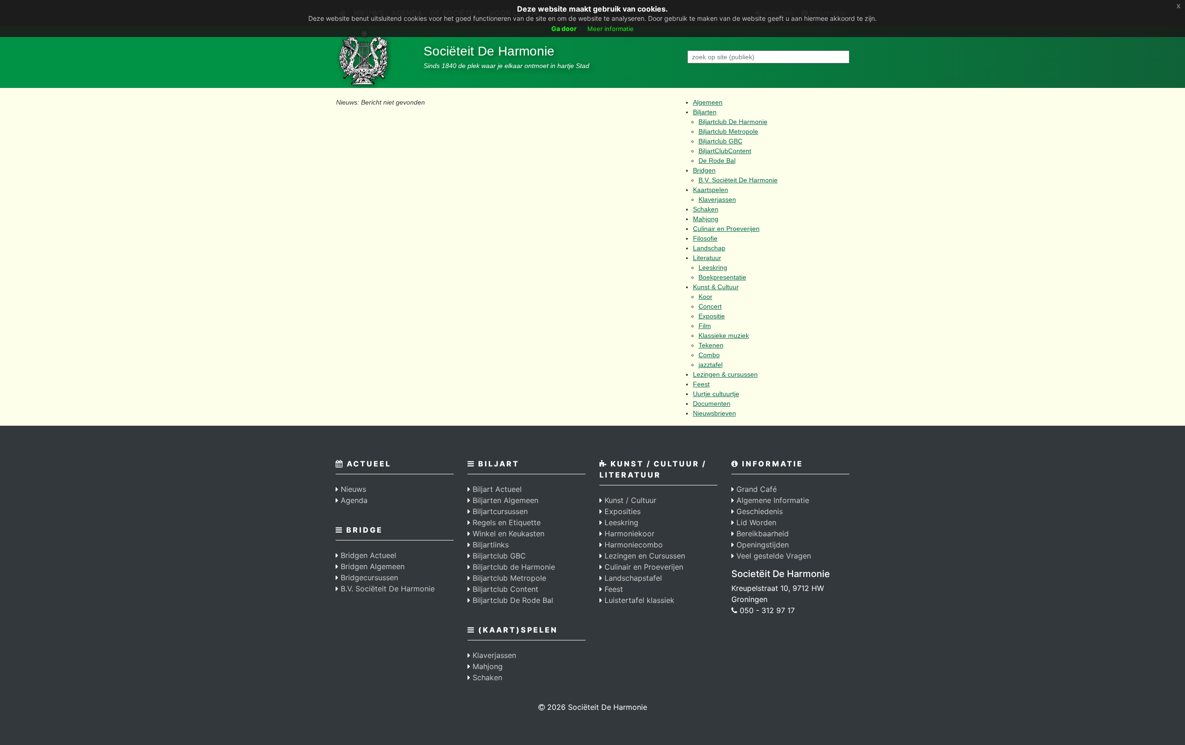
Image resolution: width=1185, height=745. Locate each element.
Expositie (712, 316)
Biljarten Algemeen (504, 500)
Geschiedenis (758, 511)
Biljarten (705, 112)
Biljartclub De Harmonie (733, 121)
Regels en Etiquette (505, 522)
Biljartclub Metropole (728, 131)
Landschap (709, 248)
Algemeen (708, 102)
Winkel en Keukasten (507, 533)
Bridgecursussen (368, 577)
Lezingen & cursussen (725, 374)
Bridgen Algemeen (371, 566)
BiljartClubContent (725, 151)
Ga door (564, 28)
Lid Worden (755, 522)
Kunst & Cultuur (716, 287)
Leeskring (713, 267)
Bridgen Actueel (367, 555)
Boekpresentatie (722, 277)
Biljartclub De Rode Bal (511, 600)
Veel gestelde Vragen (772, 555)
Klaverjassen (717, 199)
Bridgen (704, 170)
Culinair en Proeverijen (726, 228)
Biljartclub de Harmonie (512, 566)
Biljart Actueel (496, 489)
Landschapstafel (632, 578)
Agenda (353, 500)
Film (705, 325)
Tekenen (711, 345)
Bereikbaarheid (761, 533)
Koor (705, 296)
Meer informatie (610, 28)
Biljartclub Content (504, 589)
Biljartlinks (489, 544)
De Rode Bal (717, 160)
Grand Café (755, 489)
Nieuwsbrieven (714, 413)
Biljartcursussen (499, 511)
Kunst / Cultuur (629, 500)
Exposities (621, 511)
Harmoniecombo (632, 544)
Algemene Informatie (771, 500)
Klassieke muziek (724, 335)
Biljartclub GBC (720, 141)
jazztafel (711, 364)
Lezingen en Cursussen (643, 555)
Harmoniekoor (628, 533)
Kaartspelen (710, 189)
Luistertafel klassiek (638, 600)
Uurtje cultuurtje (716, 393)
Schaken (705, 209)
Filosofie (705, 238)
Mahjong (705, 219)
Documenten (711, 403)
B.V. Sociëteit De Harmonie (738, 180)
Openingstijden (761, 544)
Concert (710, 306)
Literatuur (707, 257)
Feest (701, 384)
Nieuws (352, 489)
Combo (709, 355)
